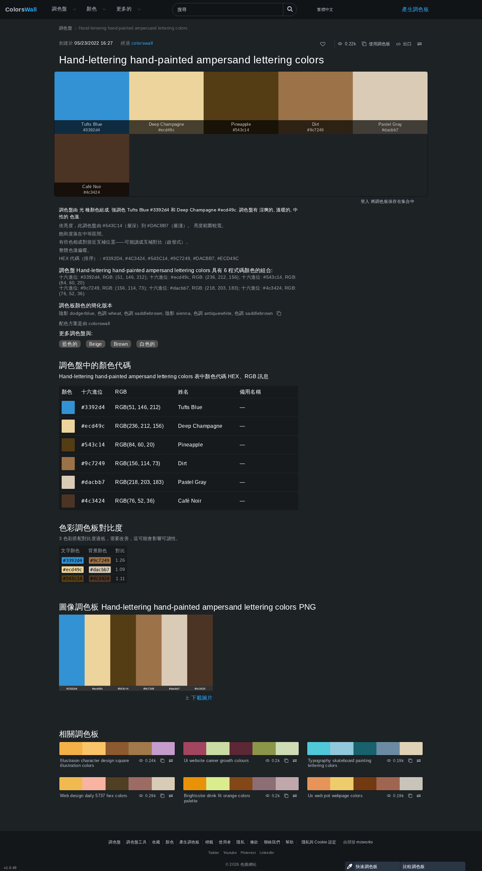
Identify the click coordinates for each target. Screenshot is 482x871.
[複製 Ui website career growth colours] (286, 761)
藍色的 (69, 344)
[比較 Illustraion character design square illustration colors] (171, 761)
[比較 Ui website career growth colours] (295, 761)
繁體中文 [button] (325, 9)
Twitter (213, 853)
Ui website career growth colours (216, 760)
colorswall (142, 43)
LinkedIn (267, 853)
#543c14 (68, 440)
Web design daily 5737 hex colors (93, 795)
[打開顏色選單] (104, 9)
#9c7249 (68, 459)
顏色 (92, 8)
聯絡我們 (272, 842)
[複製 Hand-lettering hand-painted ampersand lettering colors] (279, 313)
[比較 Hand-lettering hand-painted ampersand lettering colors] (419, 44)
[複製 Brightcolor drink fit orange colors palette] (286, 796)
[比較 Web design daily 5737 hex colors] (171, 796)
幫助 (290, 842)
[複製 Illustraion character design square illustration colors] (162, 761)
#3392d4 (68, 402)
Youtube (230, 853)
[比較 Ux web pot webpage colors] (419, 796)
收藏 (156, 842)
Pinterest (248, 853)
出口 (406, 43)
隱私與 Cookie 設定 (319, 842)
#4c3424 (68, 496)
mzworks (364, 842)
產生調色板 (415, 9)
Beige (95, 344)
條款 (254, 842)
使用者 (225, 842)
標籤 (209, 842)
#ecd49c (68, 421)
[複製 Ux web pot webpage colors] (410, 796)
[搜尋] (290, 9)
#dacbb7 (68, 477)
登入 (365, 201)
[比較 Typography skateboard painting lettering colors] (419, 761)
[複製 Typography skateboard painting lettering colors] (410, 761)
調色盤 (59, 8)
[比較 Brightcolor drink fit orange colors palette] (295, 796)
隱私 (240, 842)
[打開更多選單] (74, 9)
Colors (21, 9)
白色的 (147, 344)
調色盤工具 (136, 842)
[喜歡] (323, 44)
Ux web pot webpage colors (335, 795)
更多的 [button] (123, 8)
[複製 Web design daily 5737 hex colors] (162, 796)
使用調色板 (378, 43)
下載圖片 (201, 698)
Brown (121, 344)
